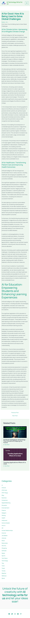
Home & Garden (6, 523)
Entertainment (5, 508)
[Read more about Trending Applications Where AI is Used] (15, 454)
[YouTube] (18, 614)
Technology (5, 560)
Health (3, 518)
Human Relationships (7, 530)
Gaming (4, 515)
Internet (4, 533)
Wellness (4, 576)
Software (4, 550)
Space (3, 553)
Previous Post (15, 412)
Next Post (15, 415)
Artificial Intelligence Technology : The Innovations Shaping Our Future (14, 441)
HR (2, 528)
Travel (3, 568)
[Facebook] (9, 614)
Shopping (4, 548)
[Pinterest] (21, 614)
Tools (3, 565)
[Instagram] (15, 614)
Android (4, 487)
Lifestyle (4, 538)
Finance (4, 510)
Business (4, 498)
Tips (3, 563)
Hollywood (4, 520)
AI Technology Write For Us (14, 3)
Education (4, 505)
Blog (3, 495)
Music (3, 540)
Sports (3, 555)
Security (4, 545)
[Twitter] (12, 614)
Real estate (5, 543)
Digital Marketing (6, 503)
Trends (3, 571)
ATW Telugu (5, 492)
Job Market (4, 535)
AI (3, 444)
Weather (4, 573)
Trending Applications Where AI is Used (14, 463)
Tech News (4, 558)
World (3, 578)
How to (3, 525)
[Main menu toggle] (26, 3)
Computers (5, 500)
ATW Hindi (4, 490)
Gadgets (4, 513)
